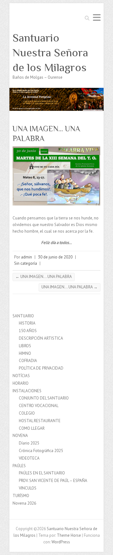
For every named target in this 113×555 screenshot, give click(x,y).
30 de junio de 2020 (55, 257)
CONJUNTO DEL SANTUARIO (44, 398)
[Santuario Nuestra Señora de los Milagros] (56, 90)
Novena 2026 (24, 503)
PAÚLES (19, 465)
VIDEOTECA (29, 458)
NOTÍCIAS (21, 375)
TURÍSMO (21, 495)
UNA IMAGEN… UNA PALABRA (43, 276)
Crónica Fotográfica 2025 (41, 450)
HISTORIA (27, 323)
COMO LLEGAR (32, 428)
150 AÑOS (28, 330)
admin (26, 257)
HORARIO (21, 383)
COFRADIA (28, 360)
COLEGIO (27, 413)
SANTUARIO (23, 316)
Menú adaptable (96, 17)
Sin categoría (25, 263)
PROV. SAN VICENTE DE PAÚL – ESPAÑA (53, 480)
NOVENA (20, 435)
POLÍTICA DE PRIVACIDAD (41, 368)
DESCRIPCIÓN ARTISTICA (41, 338)
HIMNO (25, 353)
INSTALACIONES (27, 391)
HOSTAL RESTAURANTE (40, 420)
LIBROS (25, 345)
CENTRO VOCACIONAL (38, 405)
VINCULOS (27, 488)
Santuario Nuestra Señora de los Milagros (50, 52)
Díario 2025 (29, 443)
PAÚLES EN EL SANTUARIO (42, 473)
